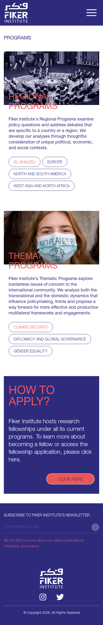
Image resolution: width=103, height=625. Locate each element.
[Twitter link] (60, 597)
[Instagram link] (43, 597)
